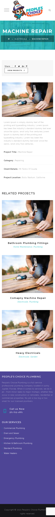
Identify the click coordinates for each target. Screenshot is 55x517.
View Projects (15, 70)
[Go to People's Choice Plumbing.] (9, 39)
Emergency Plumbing (14, 438)
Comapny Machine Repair (28, 298)
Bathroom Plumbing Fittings (28, 243)
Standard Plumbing (13, 448)
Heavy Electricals (28, 353)
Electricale (23, 302)
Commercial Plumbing (14, 428)
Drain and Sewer (11, 433)
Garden (33, 357)
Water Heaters (10, 453)
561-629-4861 (16, 412)
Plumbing (38, 247)
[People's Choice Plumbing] (27, 10)
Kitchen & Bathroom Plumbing (18, 443)
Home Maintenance (22, 247)
